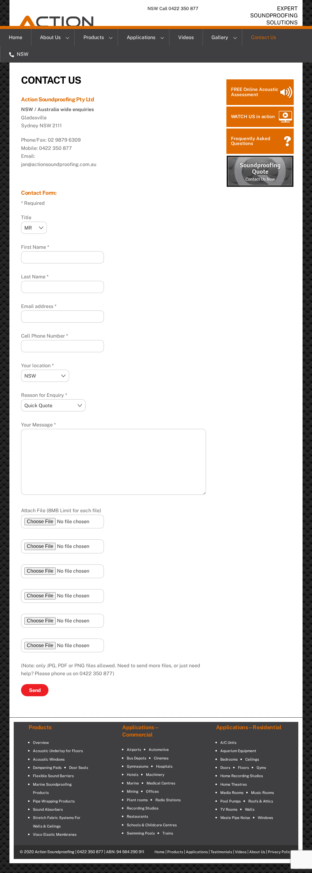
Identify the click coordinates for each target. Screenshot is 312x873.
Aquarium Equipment (238, 751)
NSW (22, 54)
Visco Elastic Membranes (54, 834)
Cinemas (161, 758)
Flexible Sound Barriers (53, 776)
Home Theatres (233, 784)
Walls (249, 809)
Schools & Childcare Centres (152, 825)
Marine (133, 783)
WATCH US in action (253, 116)
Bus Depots (136, 758)
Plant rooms (137, 800)
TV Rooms (228, 809)
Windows (265, 818)
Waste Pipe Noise (235, 818)
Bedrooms (229, 759)
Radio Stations (168, 800)
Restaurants (137, 816)
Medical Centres (161, 783)
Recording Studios (142, 808)
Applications (141, 37)
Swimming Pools (141, 833)
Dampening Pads (47, 768)
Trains (167, 833)
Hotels (132, 775)
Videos (186, 37)
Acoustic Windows (49, 759)
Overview (41, 743)
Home (15, 37)
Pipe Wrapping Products (54, 801)
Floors (243, 768)
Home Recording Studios (241, 776)
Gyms (261, 768)
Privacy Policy (280, 852)
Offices (152, 791)
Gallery (219, 37)
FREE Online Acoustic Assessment (254, 92)
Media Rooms (231, 793)
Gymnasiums (137, 766)
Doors (225, 768)
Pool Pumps (230, 801)
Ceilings (252, 759)
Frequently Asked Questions (250, 141)
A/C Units (228, 743)
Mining (132, 791)
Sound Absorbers (48, 809)
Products (93, 37)
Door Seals (78, 768)
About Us (50, 37)
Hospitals (164, 766)
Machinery (155, 775)
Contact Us (263, 37)
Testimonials (221, 852)
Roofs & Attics (260, 801)
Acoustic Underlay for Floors (58, 751)
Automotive (159, 750)
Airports (134, 750)
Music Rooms (262, 793)
